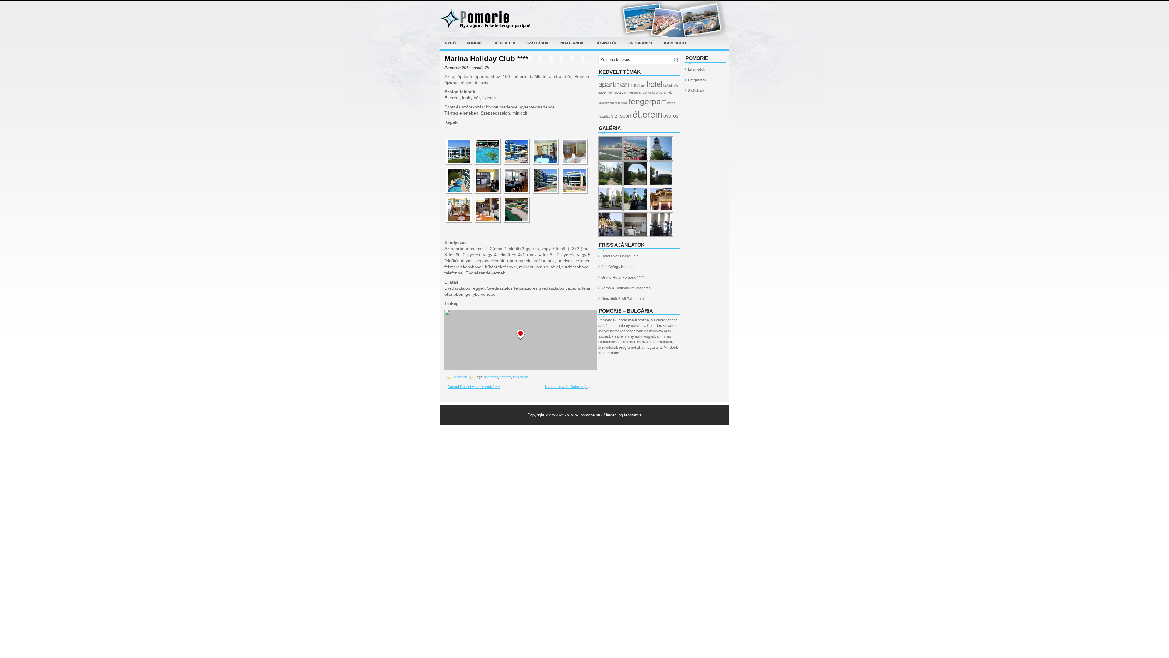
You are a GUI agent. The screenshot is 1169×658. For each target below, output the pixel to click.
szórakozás (606, 103)
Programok (640, 43)
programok (664, 92)
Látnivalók (606, 43)
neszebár (635, 92)
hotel (654, 83)
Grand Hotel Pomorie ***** (623, 277)
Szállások (537, 43)
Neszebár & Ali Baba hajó (566, 386)
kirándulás (670, 85)
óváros (670, 115)
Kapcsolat (675, 43)
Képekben (505, 43)
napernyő (605, 92)
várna (671, 103)
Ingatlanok (572, 43)
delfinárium (638, 85)
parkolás (649, 92)
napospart (620, 92)
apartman (491, 376)
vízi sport (621, 115)
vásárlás (604, 116)
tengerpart (520, 376)
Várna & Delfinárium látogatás (626, 287)
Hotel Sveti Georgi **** (619, 255)
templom (621, 103)
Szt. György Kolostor (618, 266)
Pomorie (475, 43)
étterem (505, 376)
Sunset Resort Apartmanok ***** (474, 386)
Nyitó (450, 43)
